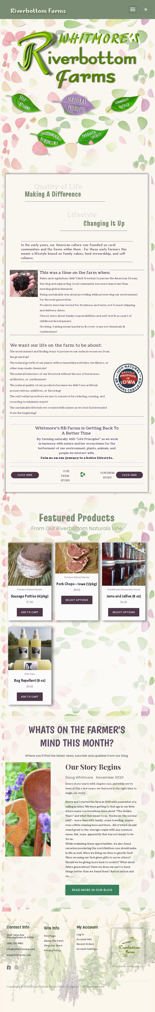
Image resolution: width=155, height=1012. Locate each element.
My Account (87, 927)
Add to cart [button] (30, 612)
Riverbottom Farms (38, 11)
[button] (133, 9)
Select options (76, 599)
